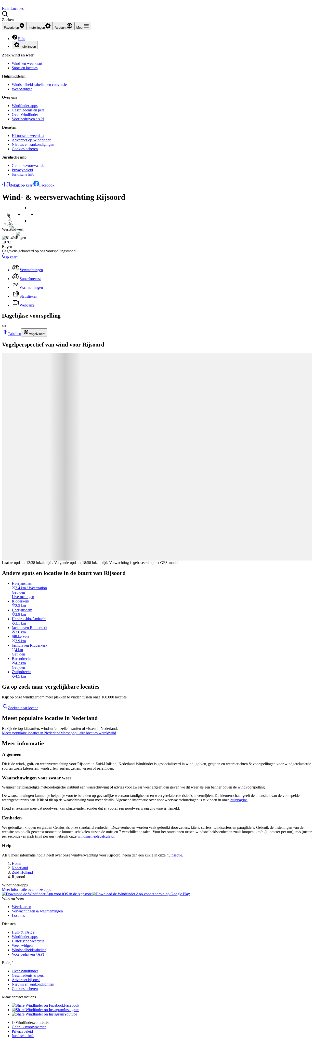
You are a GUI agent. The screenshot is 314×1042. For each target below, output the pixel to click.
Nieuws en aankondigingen (33, 144)
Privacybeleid (22, 170)
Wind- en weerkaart (27, 63)
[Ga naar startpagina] (2, 4)
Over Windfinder (25, 114)
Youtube (70, 1014)
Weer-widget (22, 89)
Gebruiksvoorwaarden (29, 165)
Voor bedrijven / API (28, 119)
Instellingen (28, 46)
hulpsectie (174, 855)
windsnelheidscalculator (96, 836)
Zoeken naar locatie (23, 708)
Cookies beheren (25, 149)
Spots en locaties (25, 68)
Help (21, 39)
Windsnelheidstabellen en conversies (40, 84)
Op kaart (10, 257)
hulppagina (239, 800)
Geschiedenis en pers (28, 110)
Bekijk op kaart (21, 185)
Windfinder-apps (25, 106)
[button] (157, 16)
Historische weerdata (28, 136)
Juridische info (23, 174)
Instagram (71, 1010)
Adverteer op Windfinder (31, 140)
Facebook (46, 185)
